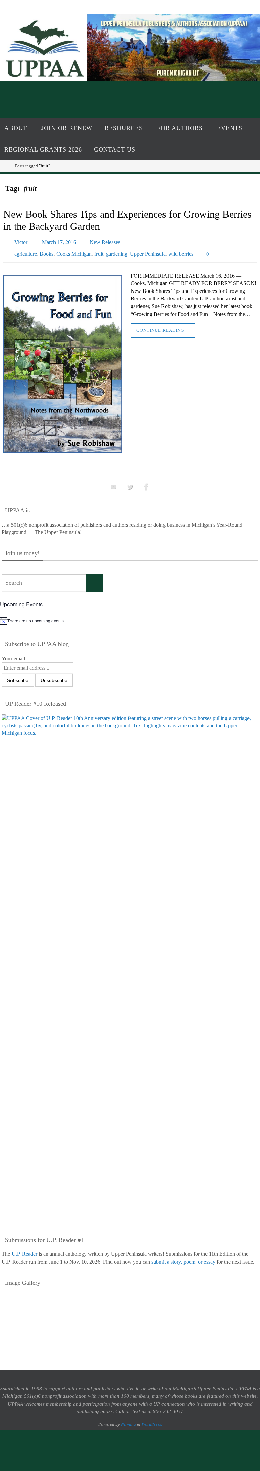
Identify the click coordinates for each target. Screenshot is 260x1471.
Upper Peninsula (148, 251)
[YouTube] (113, 482)
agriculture (25, 251)
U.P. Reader (24, 1250)
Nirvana (128, 1419)
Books (46, 251)
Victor (20, 241)
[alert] (130, 616)
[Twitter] (130, 482)
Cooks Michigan (74, 251)
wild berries (180, 251)
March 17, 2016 (59, 241)
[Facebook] (146, 482)
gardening (116, 251)
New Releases (105, 241)
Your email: (14, 654)
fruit (98, 251)
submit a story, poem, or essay (183, 1257)
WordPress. (152, 1419)
